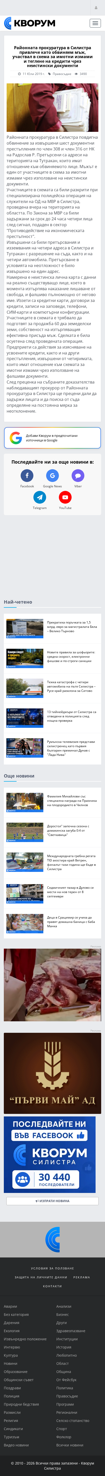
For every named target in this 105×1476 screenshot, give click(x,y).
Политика (64, 1387)
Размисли (12, 1412)
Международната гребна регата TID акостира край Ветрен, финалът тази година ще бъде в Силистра (71, 862)
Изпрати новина (54, 1201)
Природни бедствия (21, 1404)
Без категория (16, 1314)
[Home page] (29, 23)
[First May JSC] (52, 1073)
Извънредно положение (25, 1339)
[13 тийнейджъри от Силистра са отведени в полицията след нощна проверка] (24, 718)
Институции (67, 1339)
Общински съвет (19, 1379)
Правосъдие (61, 74)
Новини (10, 1363)
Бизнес (62, 1314)
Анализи (63, 1306)
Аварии (10, 1306)
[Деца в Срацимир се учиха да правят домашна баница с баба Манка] (24, 923)
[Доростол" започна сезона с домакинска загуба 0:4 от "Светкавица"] (24, 832)
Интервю (12, 1347)
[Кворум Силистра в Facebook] (52, 1154)
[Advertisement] (52, 561)
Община (63, 1371)
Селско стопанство (72, 1420)
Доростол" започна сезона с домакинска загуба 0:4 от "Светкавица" (68, 830)
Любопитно (66, 1355)
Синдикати (13, 1428)
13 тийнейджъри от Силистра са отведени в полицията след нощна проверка (71, 716)
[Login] (96, 7)
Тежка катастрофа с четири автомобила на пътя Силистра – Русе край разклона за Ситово (71, 686)
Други (61, 1322)
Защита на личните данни (41, 1277)
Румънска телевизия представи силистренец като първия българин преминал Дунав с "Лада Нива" (71, 748)
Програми (65, 1404)
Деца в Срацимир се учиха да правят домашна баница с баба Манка (71, 921)
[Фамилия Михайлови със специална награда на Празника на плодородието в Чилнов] (24, 802)
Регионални (66, 1412)
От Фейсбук (66, 1379)
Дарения (11, 1322)
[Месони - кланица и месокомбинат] (52, 1019)
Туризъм (11, 1436)
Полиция (11, 1396)
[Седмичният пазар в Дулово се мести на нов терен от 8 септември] (24, 894)
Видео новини (16, 1445)
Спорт (61, 1428)
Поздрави (12, 1387)
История (63, 1347)
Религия (11, 1420)
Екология (12, 1330)
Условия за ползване (52, 1268)
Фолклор (63, 1436)
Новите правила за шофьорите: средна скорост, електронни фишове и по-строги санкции (71, 656)
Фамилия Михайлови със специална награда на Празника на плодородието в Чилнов (72, 800)
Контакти (52, 1286)
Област (62, 1363)
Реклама (81, 1277)
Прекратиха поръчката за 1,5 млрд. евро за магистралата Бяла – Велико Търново (72, 626)
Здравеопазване (70, 1330)
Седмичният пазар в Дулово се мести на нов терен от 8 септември (70, 891)
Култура (11, 1355)
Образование (16, 1371)
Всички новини (69, 1445)
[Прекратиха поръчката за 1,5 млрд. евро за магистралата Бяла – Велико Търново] (24, 628)
